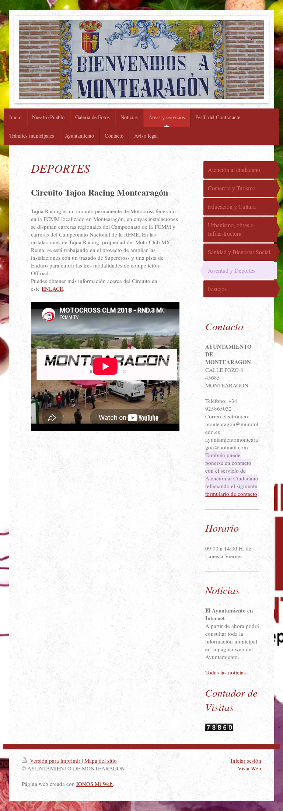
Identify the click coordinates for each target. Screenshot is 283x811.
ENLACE (52, 288)
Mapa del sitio (100, 760)
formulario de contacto (231, 493)
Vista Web (249, 768)
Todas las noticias (225, 672)
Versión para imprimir (55, 760)
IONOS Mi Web (94, 783)
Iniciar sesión (246, 760)
